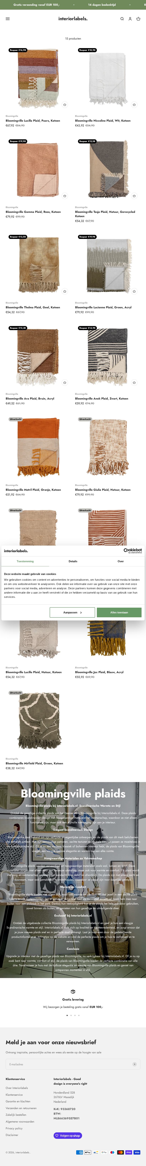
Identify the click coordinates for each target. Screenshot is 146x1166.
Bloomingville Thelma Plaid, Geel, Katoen (33, 307)
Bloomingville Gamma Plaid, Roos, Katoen (33, 212)
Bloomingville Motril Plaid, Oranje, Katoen (33, 490)
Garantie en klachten (18, 1101)
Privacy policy (14, 1128)
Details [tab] (73, 561)
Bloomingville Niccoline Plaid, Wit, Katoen (103, 121)
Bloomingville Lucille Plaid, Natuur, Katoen (34, 672)
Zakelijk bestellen (16, 1115)
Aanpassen (70, 612)
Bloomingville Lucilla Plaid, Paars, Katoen (33, 121)
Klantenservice (14, 1095)
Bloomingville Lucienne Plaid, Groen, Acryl (103, 307)
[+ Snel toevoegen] (65, 104)
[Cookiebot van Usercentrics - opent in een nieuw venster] (126, 551)
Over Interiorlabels (17, 1088)
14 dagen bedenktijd (93, 5)
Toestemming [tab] (25, 561)
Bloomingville (12, 116)
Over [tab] (121, 561)
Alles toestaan (119, 612)
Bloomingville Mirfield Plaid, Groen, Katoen (34, 763)
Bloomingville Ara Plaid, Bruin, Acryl (30, 398)
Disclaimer (12, 1135)
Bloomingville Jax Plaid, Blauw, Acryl (99, 672)
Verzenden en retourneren (21, 1108)
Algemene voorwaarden (20, 1122)
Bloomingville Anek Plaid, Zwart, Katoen (101, 398)
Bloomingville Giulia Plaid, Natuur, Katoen (103, 490)
